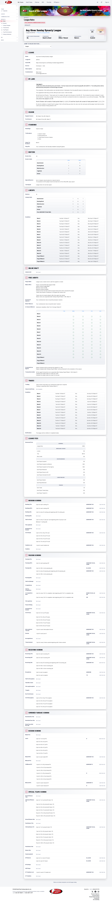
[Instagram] (98, 892)
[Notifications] (101, 2)
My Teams (20, 2)
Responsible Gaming (94, 896)
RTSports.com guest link (43, 32)
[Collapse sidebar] (17, 6)
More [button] (2, 40)
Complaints (96, 898)
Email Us (86, 889)
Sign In (107, 2)
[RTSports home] (8, 2)
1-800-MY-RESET (19, 892)
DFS (43, 2)
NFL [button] (2, 37)
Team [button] (2, 9)
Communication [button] (5, 16)
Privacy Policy (95, 895)
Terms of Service (95, 894)
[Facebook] (95, 892)
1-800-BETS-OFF (28, 892)
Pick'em (37, 2)
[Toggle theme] (97, 2)
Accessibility (96, 899)
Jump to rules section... (32, 43)
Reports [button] (3, 19)
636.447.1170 (96, 889)
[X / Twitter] (92, 892)
